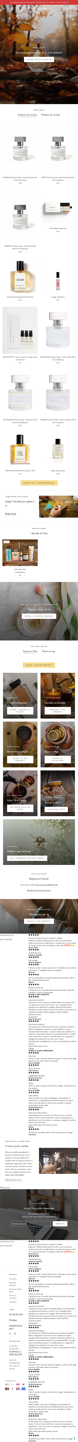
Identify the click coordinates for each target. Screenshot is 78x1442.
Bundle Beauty (20, 572)
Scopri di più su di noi (13, 1180)
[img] (53, 935)
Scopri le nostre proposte (39, 616)
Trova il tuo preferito (39, 921)
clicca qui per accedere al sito (47, 885)
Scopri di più (10, 513)
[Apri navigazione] (4, 9)
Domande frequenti (12, 1284)
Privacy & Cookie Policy (15, 1290)
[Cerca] (69, 9)
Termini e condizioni (13, 1296)
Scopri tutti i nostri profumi (39, 483)
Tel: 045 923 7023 (16, 1314)
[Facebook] (10, 1333)
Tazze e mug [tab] (48, 651)
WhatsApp (13, 1320)
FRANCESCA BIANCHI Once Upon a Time (20, 471)
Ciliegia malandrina (58, 297)
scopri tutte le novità (39, 59)
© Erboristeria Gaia (10, 1381)
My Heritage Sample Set (58, 228)
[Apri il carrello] (74, 9)
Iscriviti (60, 1224)
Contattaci (12, 1302)
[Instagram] (15, 1333)
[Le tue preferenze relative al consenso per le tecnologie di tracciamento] (74, 1438)
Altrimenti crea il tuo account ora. (39, 890)
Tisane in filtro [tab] (30, 651)
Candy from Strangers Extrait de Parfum (20, 297)
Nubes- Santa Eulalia (58, 471)
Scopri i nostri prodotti (39, 665)
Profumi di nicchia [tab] (27, 115)
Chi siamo (12, 1279)
